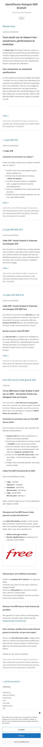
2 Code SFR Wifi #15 (13, 229)
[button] (40, 713)
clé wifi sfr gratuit (12, 211)
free (27, 124)
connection (6, 279)
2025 (4, 211)
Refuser (21, 736)
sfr (29, 279)
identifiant (14, 279)
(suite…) (5, 115)
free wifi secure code (29, 665)
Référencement (8, 706)
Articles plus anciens (11, 681)
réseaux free (10, 126)
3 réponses (6, 385)
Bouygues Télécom (9, 695)
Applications (7, 692)
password (35, 363)
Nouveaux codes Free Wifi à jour (14, 621)
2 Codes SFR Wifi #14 (13, 294)
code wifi (27, 211)
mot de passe (10, 216)
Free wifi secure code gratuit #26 (19, 379)
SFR (24, 208)
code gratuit (20, 662)
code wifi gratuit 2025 (13, 213)
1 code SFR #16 (10, 139)
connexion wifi (7, 124)
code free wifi (10, 276)
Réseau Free (9, 26)
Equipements (7, 698)
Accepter (21, 729)
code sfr (20, 211)
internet (31, 124)
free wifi (19, 665)
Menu (21, 18)
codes (33, 276)
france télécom (25, 213)
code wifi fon (26, 276)
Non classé (6, 703)
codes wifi (9, 665)
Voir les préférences (21, 742)
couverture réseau (19, 124)
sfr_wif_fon (33, 279)
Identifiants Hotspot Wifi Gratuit (21, 6)
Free (24, 121)
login (25, 279)
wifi (4, 281)
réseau (5, 366)
